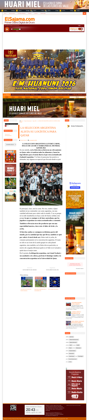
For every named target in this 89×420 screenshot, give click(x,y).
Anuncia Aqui (43, 13)
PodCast (29, 13)
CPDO (70, 361)
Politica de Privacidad (76, 405)
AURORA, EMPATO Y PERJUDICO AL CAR (38, 94)
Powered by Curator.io (79, 268)
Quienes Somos (12, 13)
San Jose (71, 336)
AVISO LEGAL (69, 405)
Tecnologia (80, 356)
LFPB (78, 345)
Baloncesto (78, 347)
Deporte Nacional (73, 342)
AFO (71, 345)
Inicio (5, 13)
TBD (39, 418)
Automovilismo (72, 350)
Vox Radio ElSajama (21, 13)
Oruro (70, 347)
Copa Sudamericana (72, 359)
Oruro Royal (71, 356)
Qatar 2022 (34, 120)
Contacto (36, 13)
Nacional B (71, 353)
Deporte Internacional (27, 120)
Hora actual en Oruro (34, 407)
